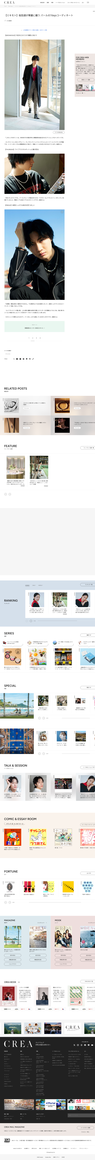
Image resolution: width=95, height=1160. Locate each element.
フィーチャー (7, 1079)
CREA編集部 (9, 20)
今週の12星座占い (87, 1061)
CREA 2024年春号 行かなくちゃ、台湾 (40, 1094)
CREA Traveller (40, 1157)
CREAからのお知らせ (8, 1086)
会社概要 (26, 1148)
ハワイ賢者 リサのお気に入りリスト (26, 1062)
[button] (5, 494)
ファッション (7, 353)
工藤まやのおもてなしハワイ (26, 1065)
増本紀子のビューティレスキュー (26, 1086)
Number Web (48, 1157)
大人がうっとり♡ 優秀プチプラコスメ (26, 1083)
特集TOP (38, 1054)
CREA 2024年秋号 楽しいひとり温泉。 (40, 1086)
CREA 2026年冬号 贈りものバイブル (40, 1066)
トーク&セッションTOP (57, 1054)
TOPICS (5, 1083)
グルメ (5, 1061)
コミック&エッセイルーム (73, 2)
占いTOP (86, 1054)
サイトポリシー (74, 1148)
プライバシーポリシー (83, 1148)
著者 (21, 1118)
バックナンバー (41, 922)
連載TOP (22, 1054)
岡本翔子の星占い (87, 1056)
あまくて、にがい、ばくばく (74, 1068)
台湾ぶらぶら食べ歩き (24, 1056)
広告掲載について (55, 1148)
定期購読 (65, 1148)
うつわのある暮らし (24, 1075)
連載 (48, 2)
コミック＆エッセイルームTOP (74, 1054)
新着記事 (42, 2)
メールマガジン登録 (85, 1127)
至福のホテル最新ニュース (25, 1067)
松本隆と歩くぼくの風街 (57, 1062)
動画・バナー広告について (44, 1148)
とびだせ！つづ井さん (72, 1061)
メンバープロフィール (40, 1116)
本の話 (63, 1157)
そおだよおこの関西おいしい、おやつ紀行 (26, 1070)
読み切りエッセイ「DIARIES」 (74, 1059)
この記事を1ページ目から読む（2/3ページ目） (35, 30)
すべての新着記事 (7, 1054)
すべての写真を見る (59, 132)
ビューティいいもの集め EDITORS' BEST (25, 1079)
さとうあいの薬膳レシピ (25, 1073)
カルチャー (6, 1063)
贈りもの (6, 1056)
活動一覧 (38, 1118)
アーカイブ (6, 1076)
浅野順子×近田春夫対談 (57, 1060)
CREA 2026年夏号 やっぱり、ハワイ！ (40, 1057)
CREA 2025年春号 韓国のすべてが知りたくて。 (42, 1079)
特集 (52, 2)
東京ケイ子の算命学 (88, 1063)
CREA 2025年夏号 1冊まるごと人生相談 (40, 1075)
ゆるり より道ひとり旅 (72, 1075)
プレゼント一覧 (79, 93)
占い (83, 2)
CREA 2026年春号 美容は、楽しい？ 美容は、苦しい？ (42, 1062)
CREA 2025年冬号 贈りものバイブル (40, 1083)
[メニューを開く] (88, 2)
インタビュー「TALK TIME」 (74, 1066)
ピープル (22, 1116)
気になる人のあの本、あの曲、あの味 (58, 1057)
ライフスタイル (7, 1066)
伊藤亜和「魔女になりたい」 (74, 1056)
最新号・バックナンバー (9, 1116)
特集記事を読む (12, 959)
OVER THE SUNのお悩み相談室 (58, 1065)
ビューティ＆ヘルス (8, 1068)
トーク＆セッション (60, 2)
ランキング (6, 1074)
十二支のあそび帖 (71, 1063)
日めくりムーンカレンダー (89, 1066)
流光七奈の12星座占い (88, 1059)
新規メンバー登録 (86, 79)
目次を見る (12, 955)
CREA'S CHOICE (7, 1081)
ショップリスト (12, 964)
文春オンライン (56, 1157)
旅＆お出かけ (7, 1059)
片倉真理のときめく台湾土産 (26, 1059)
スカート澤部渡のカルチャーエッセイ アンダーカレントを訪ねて (74, 1072)
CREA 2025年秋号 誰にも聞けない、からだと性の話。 (42, 1071)
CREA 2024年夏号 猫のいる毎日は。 (40, 1090)
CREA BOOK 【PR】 (8, 1118)
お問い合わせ (34, 1148)
